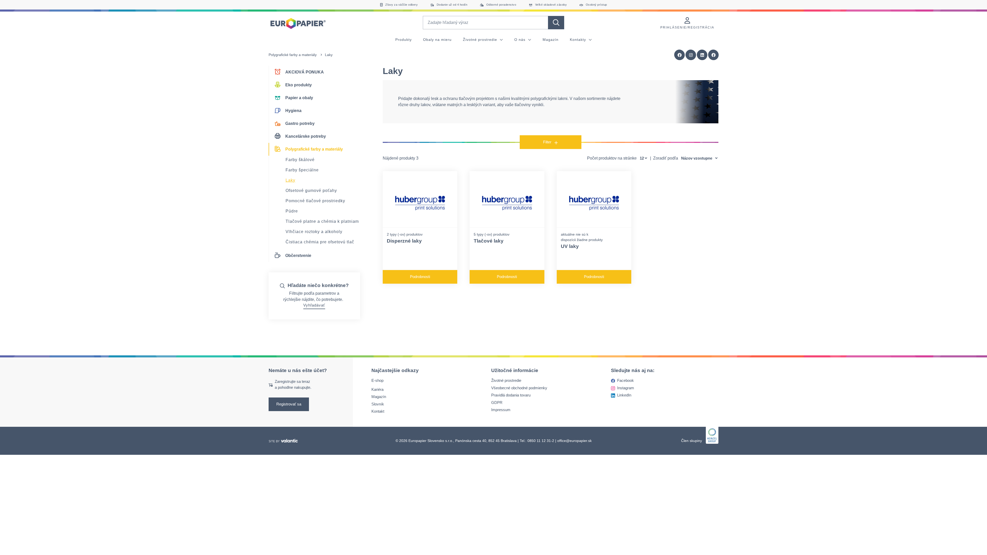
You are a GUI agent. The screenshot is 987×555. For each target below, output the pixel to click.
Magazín (551, 40)
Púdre (292, 211)
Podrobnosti (420, 276)
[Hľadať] (556, 22)
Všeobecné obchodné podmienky (519, 388)
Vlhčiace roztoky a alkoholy (314, 231)
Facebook (625, 380)
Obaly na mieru (437, 40)
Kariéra (377, 389)
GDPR (496, 402)
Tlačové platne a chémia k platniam (322, 221)
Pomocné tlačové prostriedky (315, 201)
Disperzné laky (404, 241)
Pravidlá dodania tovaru (511, 395)
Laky (290, 180)
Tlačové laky (489, 241)
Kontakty (578, 40)
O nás (520, 40)
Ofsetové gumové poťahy (311, 190)
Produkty (403, 40)
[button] (713, 55)
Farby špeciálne (302, 170)
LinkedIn (624, 395)
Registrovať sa (288, 404)
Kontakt (377, 411)
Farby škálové (300, 160)
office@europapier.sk (574, 441)
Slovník (377, 404)
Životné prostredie (480, 40)
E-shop (377, 380)
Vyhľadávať (314, 305)
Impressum (500, 410)
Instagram (625, 388)
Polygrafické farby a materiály (293, 55)
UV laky (570, 246)
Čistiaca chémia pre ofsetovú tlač (320, 242)
